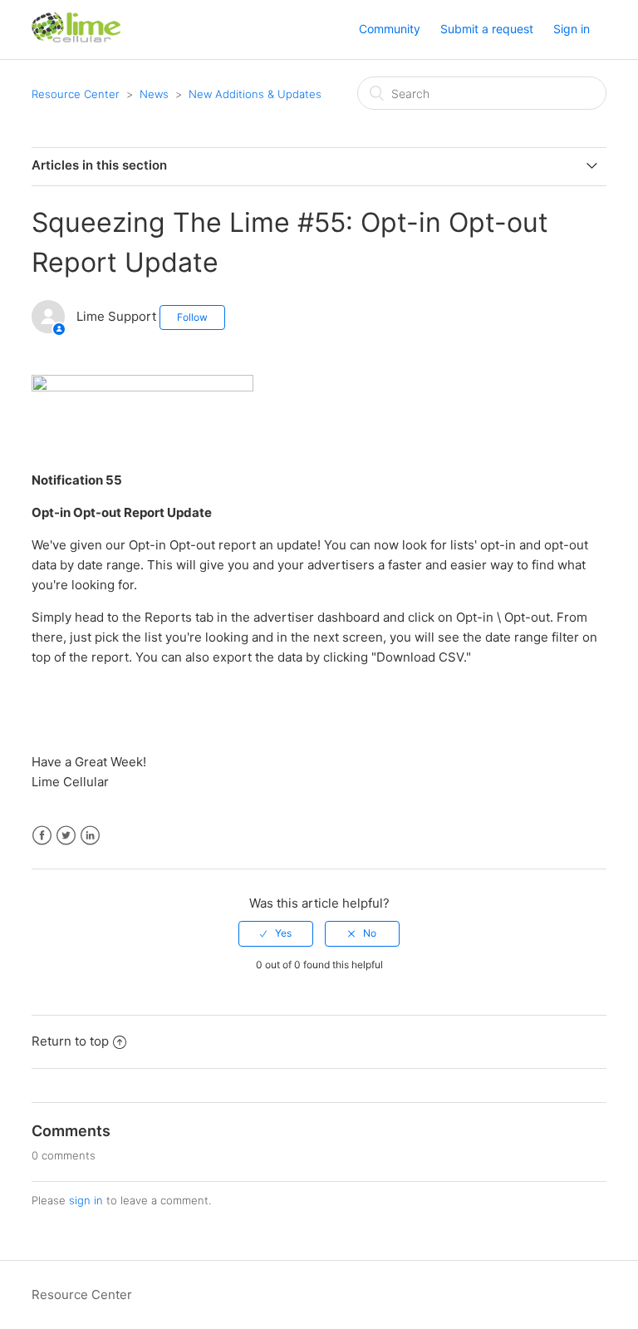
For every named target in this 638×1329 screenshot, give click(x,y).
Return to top (70, 1041)
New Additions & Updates (255, 94)
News (154, 94)
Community (389, 29)
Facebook (42, 835)
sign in (86, 1200)
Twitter (66, 835)
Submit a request (486, 29)
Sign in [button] (571, 29)
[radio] (275, 933)
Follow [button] (192, 317)
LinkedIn (90, 835)
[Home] (76, 38)
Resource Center (76, 94)
